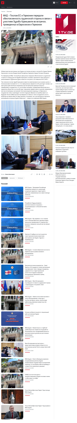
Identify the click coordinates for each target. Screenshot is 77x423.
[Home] (2, 2)
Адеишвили (12, 178)
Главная (3, 11)
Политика (4, 178)
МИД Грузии (20, 178)
